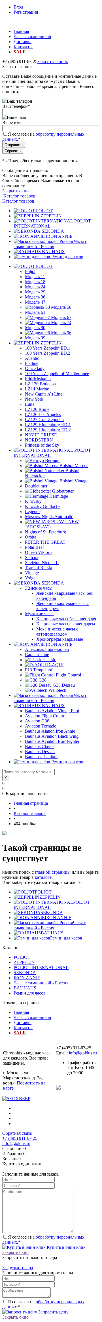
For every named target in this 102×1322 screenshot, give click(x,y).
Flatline (31, 363)
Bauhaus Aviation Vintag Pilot (52, 710)
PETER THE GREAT (45, 542)
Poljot (30, 271)
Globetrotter (63, 491)
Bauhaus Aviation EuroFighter (52, 741)
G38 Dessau (64, 685)
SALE (20, 51)
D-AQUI (55, 664)
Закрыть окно (15, 190)
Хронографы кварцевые (59, 639)
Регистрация (26, 12)
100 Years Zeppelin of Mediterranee (57, 373)
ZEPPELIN (51, 215)
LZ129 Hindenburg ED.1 (48, 424)
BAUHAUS (53, 251)
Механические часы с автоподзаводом (57, 631)
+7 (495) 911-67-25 (19, 1138)
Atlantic (32, 358)
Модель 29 (35, 291)
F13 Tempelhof (38, 669)
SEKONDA (53, 231)
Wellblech (57, 690)
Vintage (32, 572)
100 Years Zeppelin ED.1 (47, 348)
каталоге (43, 877)
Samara (31, 557)
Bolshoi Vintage (74, 480)
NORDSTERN (39, 440)
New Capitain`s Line (43, 394)
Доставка (22, 41)
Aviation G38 (37, 720)
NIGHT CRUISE (41, 434)
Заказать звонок (52, 61)
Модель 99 (35, 337)
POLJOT (44, 210)
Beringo (52, 460)
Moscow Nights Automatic (49, 516)
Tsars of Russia (38, 567)
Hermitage (58, 496)
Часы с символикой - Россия (50, 244)
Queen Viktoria (38, 552)
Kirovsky (33, 501)
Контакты (23, 46)
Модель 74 (61, 322)
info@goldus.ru (83, 1052)
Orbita (30, 537)
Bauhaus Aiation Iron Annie (50, 731)
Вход (18, 7)
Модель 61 (35, 312)
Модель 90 (35, 327)
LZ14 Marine (37, 388)
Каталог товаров (18, 196)
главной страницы (53, 872)
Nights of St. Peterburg (45, 531)
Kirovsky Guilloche (42, 506)
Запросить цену (53, 1312)
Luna (29, 404)
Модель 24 (35, 286)
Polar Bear (34, 547)
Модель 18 (35, 281)
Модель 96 (61, 332)
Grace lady (34, 368)
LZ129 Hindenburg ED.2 (48, 429)
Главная (21, 31)
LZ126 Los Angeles (43, 414)
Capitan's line (37, 654)
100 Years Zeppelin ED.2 (47, 353)
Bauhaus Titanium (41, 756)
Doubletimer (36, 486)
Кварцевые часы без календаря (66, 618)
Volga (30, 577)
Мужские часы (39, 613)
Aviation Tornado (40, 726)
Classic (49, 659)
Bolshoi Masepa (74, 465)
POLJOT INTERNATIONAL (41, 967)
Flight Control (68, 674)
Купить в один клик (66, 1247)
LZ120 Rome (37, 409)
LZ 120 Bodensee (41, 383)
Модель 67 (61, 317)
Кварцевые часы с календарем (65, 623)
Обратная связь (17, 1133)
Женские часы (38, 588)
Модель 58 (61, 307)
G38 (42, 680)
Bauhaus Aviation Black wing (51, 736)
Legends (32, 511)
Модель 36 (35, 297)
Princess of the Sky (42, 445)
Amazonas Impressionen (47, 649)
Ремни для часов (67, 256)
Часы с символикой (32, 36)
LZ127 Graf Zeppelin (44, 419)
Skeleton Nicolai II (42, 562)
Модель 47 (35, 302)
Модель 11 (35, 276)
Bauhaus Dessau (40, 751)
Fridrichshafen (38, 378)
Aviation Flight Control (46, 715)
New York (34, 399)
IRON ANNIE (59, 236)
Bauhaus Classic (39, 746)
